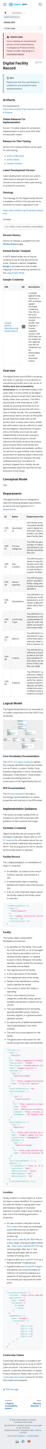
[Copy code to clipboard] (40, 226)
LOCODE (23, 1432)
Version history (10, 244)
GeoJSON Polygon (34, 1266)
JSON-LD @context (15, 156)
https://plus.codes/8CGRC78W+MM (23, 1239)
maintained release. (15, 54)
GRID (32, 1430)
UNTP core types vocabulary (20, 762)
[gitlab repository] (29, 1441)
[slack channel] (23, 1441)
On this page (10, 28)
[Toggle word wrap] (35, 226)
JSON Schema (13, 159)
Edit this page (12, 1389)
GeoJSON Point (32, 1259)
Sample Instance (14, 163)
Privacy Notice (33, 1436)
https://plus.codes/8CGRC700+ (25, 1246)
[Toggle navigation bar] (5, 4)
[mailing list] (17, 1441)
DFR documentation (16, 793)
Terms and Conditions (16, 1436)
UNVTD (38, 1430)
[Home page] (5, 13)
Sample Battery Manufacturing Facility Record (11, 327)
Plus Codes (12, 1226)
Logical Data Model (15, 272)
